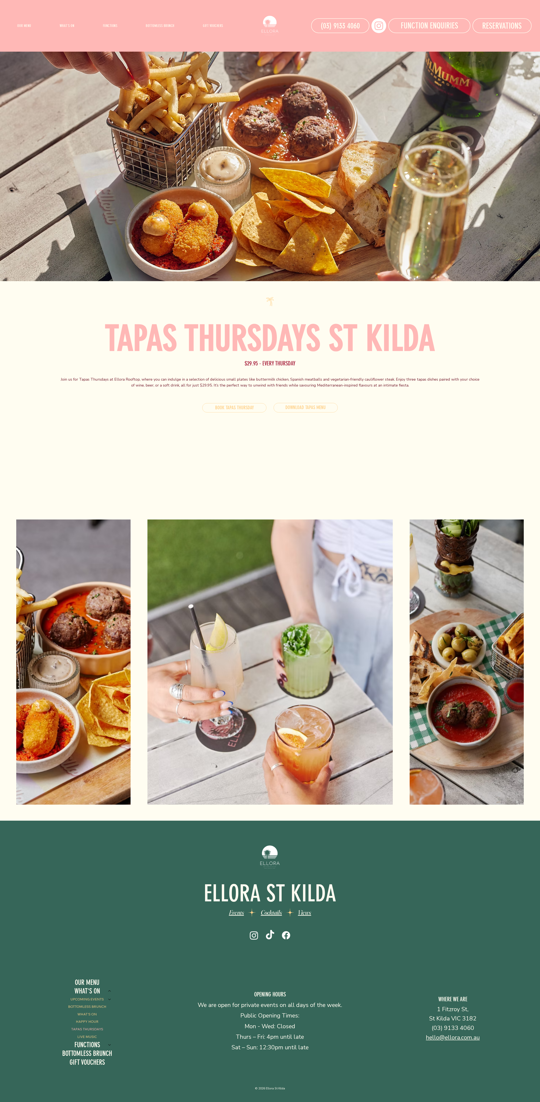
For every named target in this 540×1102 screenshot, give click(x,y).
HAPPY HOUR (87, 1021)
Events (236, 912)
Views (304, 912)
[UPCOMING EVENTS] (109, 999)
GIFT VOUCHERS (87, 1062)
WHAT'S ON (87, 1014)
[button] (67, 25)
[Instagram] (378, 25)
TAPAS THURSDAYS (87, 1029)
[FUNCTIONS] (109, 1044)
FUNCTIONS (87, 1045)
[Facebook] (286, 935)
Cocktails (271, 912)
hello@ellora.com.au (453, 1038)
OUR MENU (87, 982)
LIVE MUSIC (87, 1037)
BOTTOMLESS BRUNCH (87, 1006)
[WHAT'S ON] (109, 991)
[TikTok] (270, 935)
